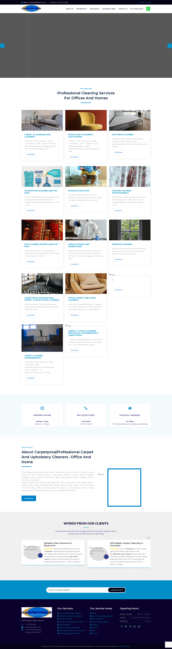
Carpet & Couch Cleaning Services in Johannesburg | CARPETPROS (83, 333)
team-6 (94, 633)
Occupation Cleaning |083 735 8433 (40, 192)
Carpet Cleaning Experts (100, 622)
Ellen (93, 630)
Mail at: (34, 2)
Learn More (28, 498)
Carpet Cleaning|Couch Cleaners (37, 136)
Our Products (81, 9)
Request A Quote (31, 59)
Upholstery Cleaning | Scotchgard (80, 136)
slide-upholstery (97, 619)
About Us (69, 9)
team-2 (94, 628)
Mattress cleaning (123, 135)
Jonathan (95, 625)
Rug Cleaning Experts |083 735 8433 (41, 245)
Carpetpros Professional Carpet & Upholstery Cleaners (41, 299)
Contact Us (123, 9)
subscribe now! (117, 590)
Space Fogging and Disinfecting (78, 245)
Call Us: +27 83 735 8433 (59, 2)
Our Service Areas (109, 9)
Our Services (94, 9)
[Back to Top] (170, 645)
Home (94, 613)
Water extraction (78, 191)
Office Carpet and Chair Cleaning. (82, 299)
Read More (31, 154)
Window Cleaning (122, 244)
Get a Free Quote (136, 9)
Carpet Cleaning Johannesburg (33, 357)
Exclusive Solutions (123, 646)
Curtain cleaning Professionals (121, 192)
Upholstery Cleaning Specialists (102, 616)
